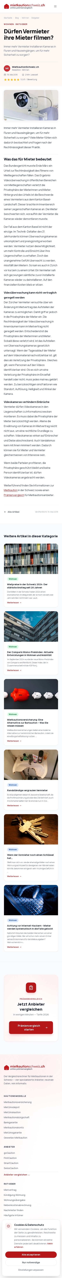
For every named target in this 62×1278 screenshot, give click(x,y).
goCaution (9, 1152)
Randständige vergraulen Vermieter (27, 790)
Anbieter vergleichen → (17, 1174)
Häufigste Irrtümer (13, 1215)
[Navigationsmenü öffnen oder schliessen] (55, 6)
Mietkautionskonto (14, 1127)
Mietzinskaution (12, 1112)
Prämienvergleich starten (29, 1027)
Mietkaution (10, 490)
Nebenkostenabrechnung (17, 1205)
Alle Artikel (13, 511)
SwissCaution (11, 1168)
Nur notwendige (31, 1262)
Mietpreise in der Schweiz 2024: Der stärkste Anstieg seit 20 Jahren (27, 586)
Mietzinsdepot (12, 1107)
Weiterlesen (13, 602)
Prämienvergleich (14, 495)
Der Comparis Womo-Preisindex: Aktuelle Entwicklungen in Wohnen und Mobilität (30, 654)
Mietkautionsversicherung (17, 1102)
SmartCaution (11, 1163)
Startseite (8, 18)
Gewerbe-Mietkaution (15, 1137)
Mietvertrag (10, 1189)
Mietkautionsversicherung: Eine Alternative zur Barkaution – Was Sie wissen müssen (27, 722)
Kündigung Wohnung (14, 1194)
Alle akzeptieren (31, 1254)
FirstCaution (10, 1157)
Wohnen (25, 18)
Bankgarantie (11, 1122)
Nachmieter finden (13, 1210)
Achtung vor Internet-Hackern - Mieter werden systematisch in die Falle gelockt (30, 927)
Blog (17, 18)
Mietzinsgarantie (13, 1132)
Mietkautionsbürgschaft (16, 1117)
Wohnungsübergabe (14, 1200)
